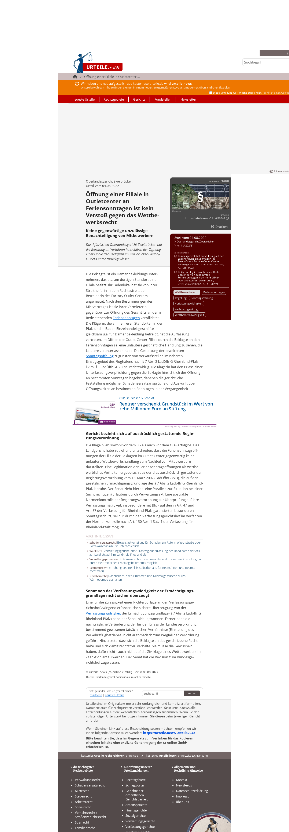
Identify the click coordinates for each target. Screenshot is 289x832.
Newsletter (188, 99)
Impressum (184, 796)
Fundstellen (162, 99)
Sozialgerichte (135, 815)
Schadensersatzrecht (90, 785)
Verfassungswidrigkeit (188, 303)
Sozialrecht (83, 807)
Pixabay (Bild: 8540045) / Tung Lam (190, 205)
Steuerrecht (83, 796)
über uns (182, 802)
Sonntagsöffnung (202, 298)
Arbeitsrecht (83, 802)
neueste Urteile (84, 99)
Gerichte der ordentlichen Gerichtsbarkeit (136, 795)
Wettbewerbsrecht (186, 292)
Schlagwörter (134, 785)
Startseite (96, 695)
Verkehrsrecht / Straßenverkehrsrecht (90, 814)
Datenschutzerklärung (192, 791)
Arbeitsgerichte (136, 805)
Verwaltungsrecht (87, 780)
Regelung (181, 298)
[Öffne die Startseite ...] (112, 62)
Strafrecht (82, 822)
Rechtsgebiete (114, 99)
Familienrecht (85, 828)
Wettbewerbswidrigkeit (189, 315)
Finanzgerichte (136, 810)
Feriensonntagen (214, 292)
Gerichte (139, 99)
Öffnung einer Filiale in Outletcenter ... (112, 77)
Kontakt (181, 780)
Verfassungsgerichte (140, 826)
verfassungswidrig (186, 309)
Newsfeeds (184, 785)
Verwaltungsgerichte (140, 821)
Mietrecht (82, 791)
